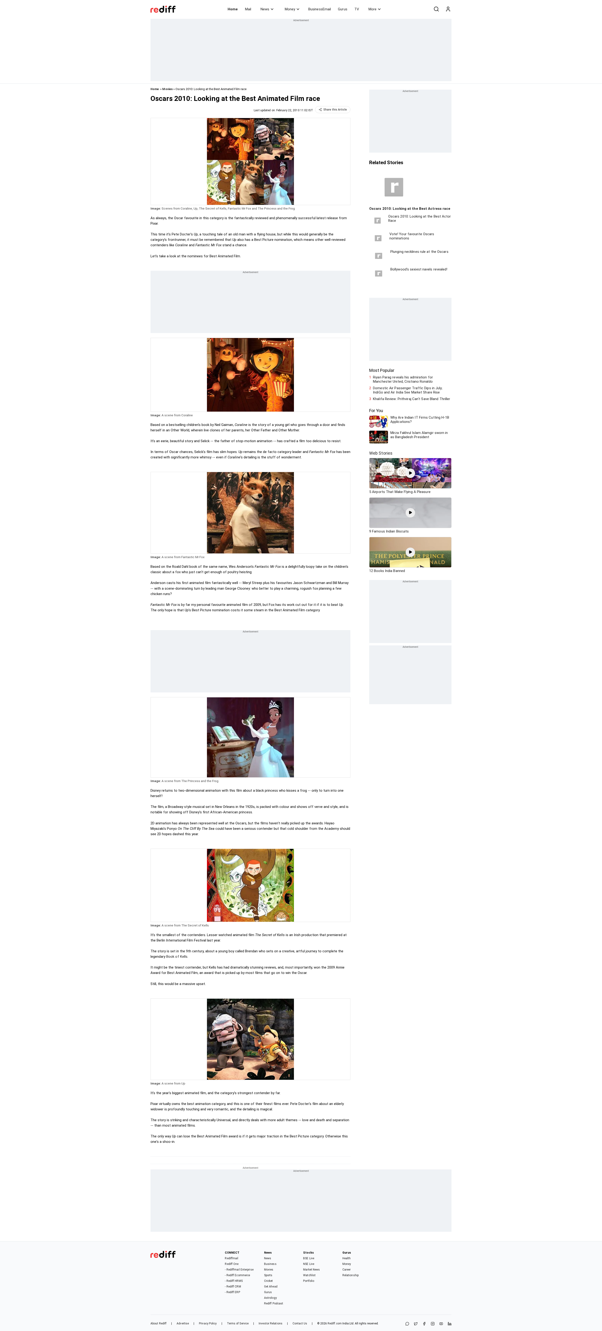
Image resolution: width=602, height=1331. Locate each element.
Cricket (268, 1281)
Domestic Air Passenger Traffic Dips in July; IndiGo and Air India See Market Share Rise (407, 390)
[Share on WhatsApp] (407, 1324)
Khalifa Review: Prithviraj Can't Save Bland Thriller (411, 399)
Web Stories (380, 453)
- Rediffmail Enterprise (239, 1269)
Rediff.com (335, 1323)
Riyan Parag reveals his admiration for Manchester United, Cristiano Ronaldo (403, 379)
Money (290, 9)
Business (270, 1264)
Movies (167, 89)
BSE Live (308, 1258)
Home (233, 9)
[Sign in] (448, 9)
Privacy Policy (208, 1323)
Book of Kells (176, 956)
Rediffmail (231, 1258)
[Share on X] (416, 1324)
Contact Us (300, 1323)
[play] (410, 473)
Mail (248, 9)
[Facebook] (424, 1324)
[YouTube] (441, 1324)
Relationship (350, 1275)
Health (346, 1258)
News (265, 9)
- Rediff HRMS (233, 1281)
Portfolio (308, 1281)
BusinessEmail (319, 9)
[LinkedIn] (450, 1324)
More (372, 9)
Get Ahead (270, 1286)
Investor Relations (270, 1323)
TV (356, 9)
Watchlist (309, 1275)
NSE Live (308, 1264)
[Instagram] (433, 1324)
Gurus (342, 9)
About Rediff (158, 1323)
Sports (268, 1275)
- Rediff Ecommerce (237, 1275)
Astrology (270, 1297)
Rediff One (231, 1264)
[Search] (436, 9)
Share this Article (335, 109)
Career (346, 1269)
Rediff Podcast (273, 1303)
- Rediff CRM (233, 1286)
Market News (311, 1269)
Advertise (183, 1323)
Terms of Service (238, 1323)
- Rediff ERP (232, 1292)
